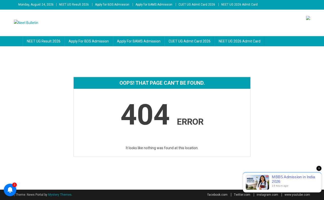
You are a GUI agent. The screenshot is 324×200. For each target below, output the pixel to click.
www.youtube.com (297, 194)
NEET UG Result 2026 (74, 4)
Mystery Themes (60, 194)
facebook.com (218, 194)
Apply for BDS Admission (112, 4)
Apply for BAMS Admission (153, 4)
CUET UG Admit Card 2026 (196, 4)
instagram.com (267, 194)
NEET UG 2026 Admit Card (239, 4)
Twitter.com (242, 194)
